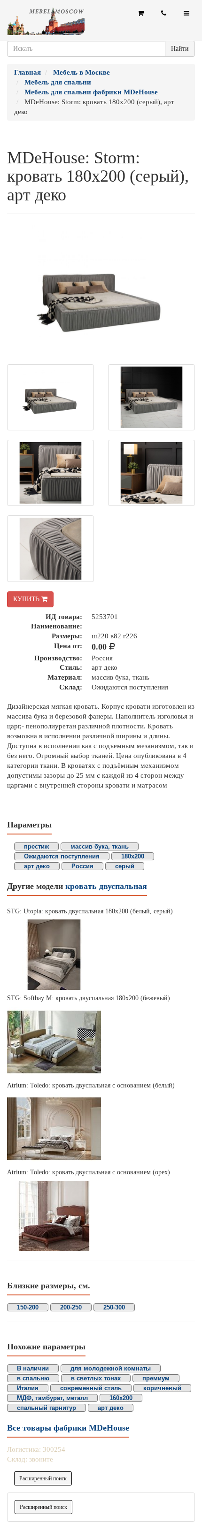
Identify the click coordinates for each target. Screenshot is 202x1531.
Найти (180, 48)
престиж (36, 846)
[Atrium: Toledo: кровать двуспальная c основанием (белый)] (101, 1129)
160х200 (120, 1397)
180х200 (132, 856)
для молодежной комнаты (110, 1368)
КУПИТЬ (27, 599)
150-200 (28, 1307)
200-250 (71, 1307)
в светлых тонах (96, 1378)
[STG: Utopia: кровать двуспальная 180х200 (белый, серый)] (101, 954)
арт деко (37, 866)
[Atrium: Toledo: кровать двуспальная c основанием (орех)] (101, 1216)
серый (124, 866)
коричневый (162, 1388)
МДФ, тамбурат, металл (52, 1397)
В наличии (33, 1368)
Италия (28, 1388)
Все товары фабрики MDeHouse (68, 1427)
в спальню (33, 1378)
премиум (156, 1378)
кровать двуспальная (106, 886)
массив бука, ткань (99, 846)
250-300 (114, 1307)
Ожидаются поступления (62, 856)
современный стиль (91, 1388)
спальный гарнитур (46, 1407)
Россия (82, 866)
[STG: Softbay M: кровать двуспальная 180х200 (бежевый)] (101, 1042)
